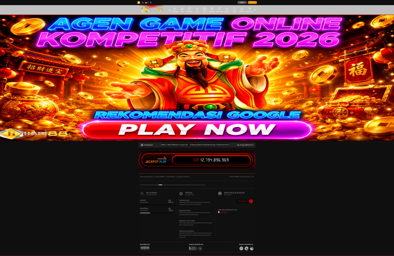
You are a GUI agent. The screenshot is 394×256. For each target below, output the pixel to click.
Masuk (242, 2)
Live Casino (190, 11)
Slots (182, 11)
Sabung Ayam (249, 11)
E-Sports (241, 11)
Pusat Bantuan (171, 177)
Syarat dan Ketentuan (183, 177)
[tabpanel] (197, 78)
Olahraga (212, 11)
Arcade (227, 11)
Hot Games (175, 11)
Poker (234, 11)
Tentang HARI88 (159, 177)
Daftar (252, 2)
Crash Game (219, 11)
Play (163, 161)
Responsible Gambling (146, 177)
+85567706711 (242, 201)
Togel (204, 11)
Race (197, 11)
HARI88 (160, 185)
